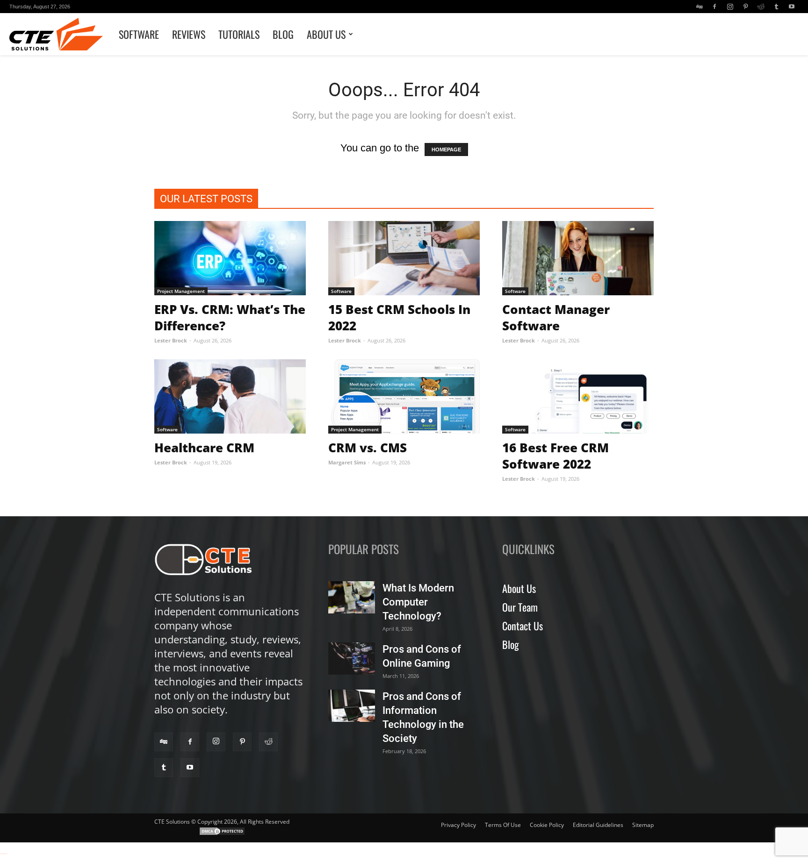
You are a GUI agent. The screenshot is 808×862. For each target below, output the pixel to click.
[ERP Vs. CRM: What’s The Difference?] (230, 258)
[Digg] (699, 6)
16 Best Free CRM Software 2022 (555, 455)
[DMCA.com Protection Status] (222, 834)
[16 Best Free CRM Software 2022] (578, 396)
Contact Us (522, 625)
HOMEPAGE (446, 149)
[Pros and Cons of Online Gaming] (351, 658)
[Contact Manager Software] (578, 258)
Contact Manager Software (556, 317)
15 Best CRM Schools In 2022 (399, 317)
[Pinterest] (745, 6)
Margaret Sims (347, 462)
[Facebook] (714, 6)
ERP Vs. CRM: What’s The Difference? (229, 317)
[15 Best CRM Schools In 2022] (404, 258)
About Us (326, 34)
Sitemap (643, 825)
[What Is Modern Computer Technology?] (351, 597)
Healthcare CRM (204, 447)
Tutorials (239, 34)
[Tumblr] (776, 6)
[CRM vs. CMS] (404, 396)
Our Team (520, 606)
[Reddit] (761, 6)
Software (139, 34)
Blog (283, 34)
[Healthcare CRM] (230, 396)
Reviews (188, 34)
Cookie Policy (547, 825)
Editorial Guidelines (598, 825)
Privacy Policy (458, 825)
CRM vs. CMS (367, 447)
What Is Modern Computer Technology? (418, 602)
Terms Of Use (503, 825)
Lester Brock (170, 340)
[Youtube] (792, 6)
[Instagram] (730, 6)
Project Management (181, 291)
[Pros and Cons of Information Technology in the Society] (351, 706)
